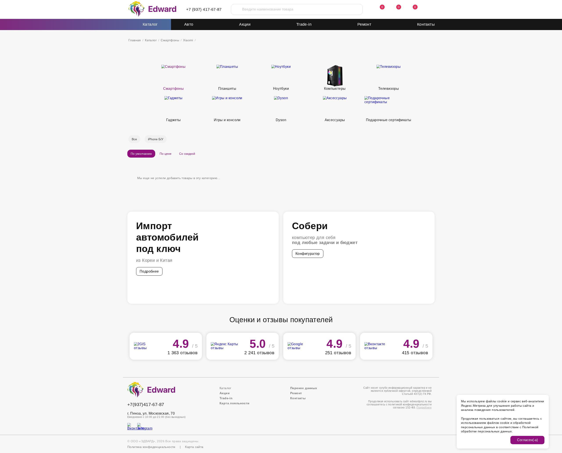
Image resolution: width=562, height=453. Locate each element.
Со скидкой (187, 153)
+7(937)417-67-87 (145, 404)
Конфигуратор (307, 253)
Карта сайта (194, 447)
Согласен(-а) (527, 440)
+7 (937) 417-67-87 (204, 9)
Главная (134, 40)
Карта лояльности (234, 403)
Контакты (426, 24)
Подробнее (149, 271)
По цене (165, 153)
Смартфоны (170, 40)
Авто (188, 24)
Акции (244, 24)
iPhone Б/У (155, 139)
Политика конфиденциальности (151, 447)
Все (134, 139)
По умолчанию (141, 153)
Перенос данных (303, 388)
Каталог (151, 40)
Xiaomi (188, 40)
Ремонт (364, 24)
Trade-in (304, 24)
